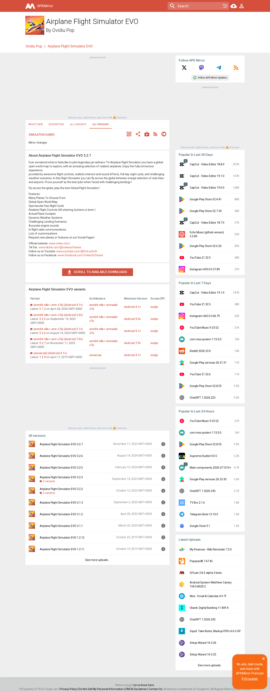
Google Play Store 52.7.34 (206, 211)
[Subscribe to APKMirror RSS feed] (236, 69)
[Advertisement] (97, 87)
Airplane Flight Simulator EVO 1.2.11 (62, 549)
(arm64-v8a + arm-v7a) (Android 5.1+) (58, 329)
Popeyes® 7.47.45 (201, 561)
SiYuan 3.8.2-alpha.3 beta (206, 572)
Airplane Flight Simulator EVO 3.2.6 (61, 456)
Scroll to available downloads (100, 272)
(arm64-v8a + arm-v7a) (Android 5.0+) (58, 315)
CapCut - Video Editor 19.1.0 (207, 176)
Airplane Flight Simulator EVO (70, 46)
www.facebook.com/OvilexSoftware (80, 255)
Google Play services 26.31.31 (208, 362)
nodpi (154, 306)
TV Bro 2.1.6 (197, 502)
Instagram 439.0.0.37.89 (205, 269)
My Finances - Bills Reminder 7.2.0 (211, 549)
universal (95, 355)
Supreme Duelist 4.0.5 (203, 456)
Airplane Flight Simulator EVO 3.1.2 (61, 514)
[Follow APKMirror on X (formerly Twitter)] (184, 69)
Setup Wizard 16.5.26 (203, 642)
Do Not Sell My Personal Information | (102, 689)
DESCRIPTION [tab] (56, 124)
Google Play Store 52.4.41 (206, 199)
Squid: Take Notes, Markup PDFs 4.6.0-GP (215, 631)
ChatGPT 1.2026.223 (202, 397)
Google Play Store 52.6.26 (206, 246)
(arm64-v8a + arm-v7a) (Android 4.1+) (58, 304)
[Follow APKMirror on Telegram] (218, 69)
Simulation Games (42, 134)
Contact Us (155, 689)
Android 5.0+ (132, 318)
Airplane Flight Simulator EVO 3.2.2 (61, 489)
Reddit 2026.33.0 (200, 351)
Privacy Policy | (69, 689)
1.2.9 (42, 357)
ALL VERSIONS (100, 124)
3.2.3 (42, 318)
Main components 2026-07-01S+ (210, 467)
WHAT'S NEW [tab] (35, 124)
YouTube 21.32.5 (200, 257)
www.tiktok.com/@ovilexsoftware (60, 247)
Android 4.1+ (132, 306)
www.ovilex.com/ (59, 243)
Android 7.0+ (132, 343)
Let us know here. (144, 685)
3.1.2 (42, 308)
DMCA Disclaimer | (137, 689)
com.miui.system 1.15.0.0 (205, 339)
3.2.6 (42, 333)
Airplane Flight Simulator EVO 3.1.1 (61, 526)
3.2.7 (42, 343)
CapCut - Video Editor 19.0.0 (207, 187)
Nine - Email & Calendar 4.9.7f (208, 596)
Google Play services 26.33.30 (208, 479)
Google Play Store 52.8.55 (206, 386)
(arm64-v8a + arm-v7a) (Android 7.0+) (58, 339)
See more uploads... (97, 560)
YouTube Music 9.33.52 (204, 327)
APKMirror (45, 6)
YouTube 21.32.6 (200, 374)
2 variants (49, 481)
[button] (129, 134)
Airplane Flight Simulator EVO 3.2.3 (61, 477)
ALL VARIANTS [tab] (78, 124)
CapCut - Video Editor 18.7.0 (207, 222)
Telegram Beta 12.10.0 (204, 514)
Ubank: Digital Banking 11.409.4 (209, 607)
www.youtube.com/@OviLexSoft (76, 251)
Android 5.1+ (132, 331)
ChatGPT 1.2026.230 (202, 491)
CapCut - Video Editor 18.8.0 (207, 164)
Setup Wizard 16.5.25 (203, 654)
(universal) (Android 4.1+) (50, 353)
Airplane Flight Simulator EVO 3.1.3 (61, 502)
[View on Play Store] (146, 134)
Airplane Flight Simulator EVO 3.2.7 (61, 444)
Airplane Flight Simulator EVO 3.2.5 (61, 467)
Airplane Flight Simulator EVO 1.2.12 (62, 537)
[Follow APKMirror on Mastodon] (201, 69)
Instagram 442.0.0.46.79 (205, 316)
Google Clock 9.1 (200, 526)
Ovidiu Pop (63, 30)
